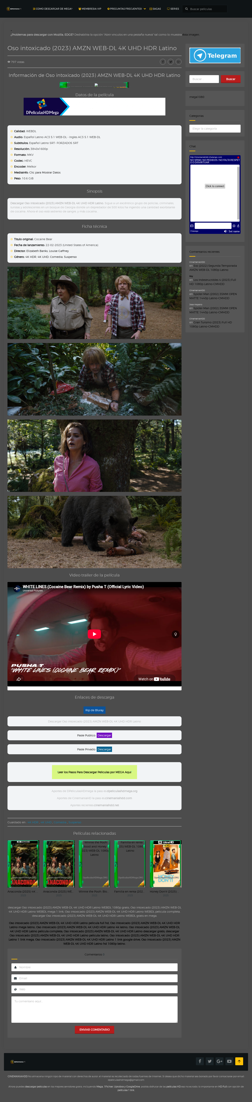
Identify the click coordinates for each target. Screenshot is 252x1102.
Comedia (56, 256)
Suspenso (70, 256)
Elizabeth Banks (37, 251)
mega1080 (196, 97)
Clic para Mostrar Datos (44, 172)
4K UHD (43, 256)
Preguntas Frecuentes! (125, 8)
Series (174, 8)
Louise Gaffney (59, 251)
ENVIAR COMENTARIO (95, 1029)
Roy (191, 276)
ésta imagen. (191, 34)
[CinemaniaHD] (14, 5)
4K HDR (30, 256)
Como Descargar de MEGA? (53, 8)
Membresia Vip (91, 8)
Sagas (156, 8)
